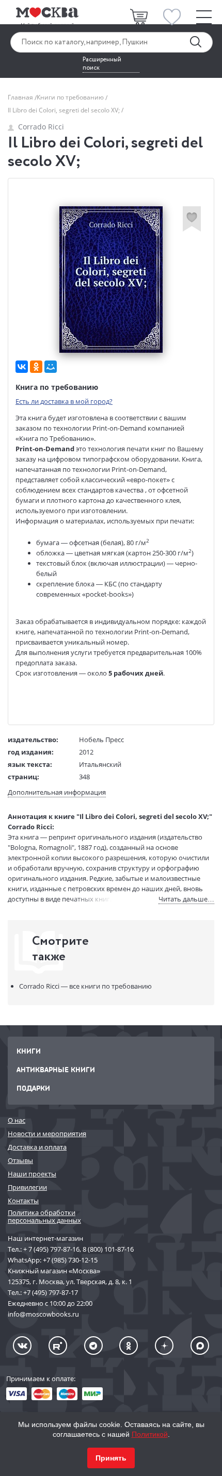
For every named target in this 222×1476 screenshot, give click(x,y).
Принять (111, 1458)
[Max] (200, 1345)
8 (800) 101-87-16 (108, 1249)
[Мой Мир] (50, 366)
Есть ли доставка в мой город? (64, 401)
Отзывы (20, 1160)
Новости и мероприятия (47, 1133)
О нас (16, 1120)
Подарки (33, 1088)
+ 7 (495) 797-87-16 (51, 1249)
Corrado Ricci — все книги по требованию (85, 986)
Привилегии (27, 1187)
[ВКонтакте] (21, 366)
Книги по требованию (71, 97)
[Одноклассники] (36, 366)
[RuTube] (58, 1345)
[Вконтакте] (22, 1345)
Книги (29, 1050)
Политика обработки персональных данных (44, 1216)
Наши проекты (32, 1173)
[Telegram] (93, 1345)
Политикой (150, 1434)
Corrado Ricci (41, 127)
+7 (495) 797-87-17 (50, 1292)
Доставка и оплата (37, 1147)
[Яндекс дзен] (164, 1345)
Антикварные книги (56, 1069)
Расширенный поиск (102, 64)
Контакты (23, 1200)
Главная (21, 97)
